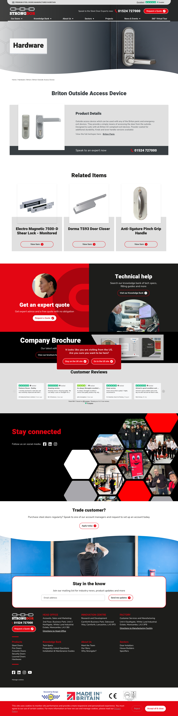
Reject (137, 708)
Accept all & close (155, 708)
